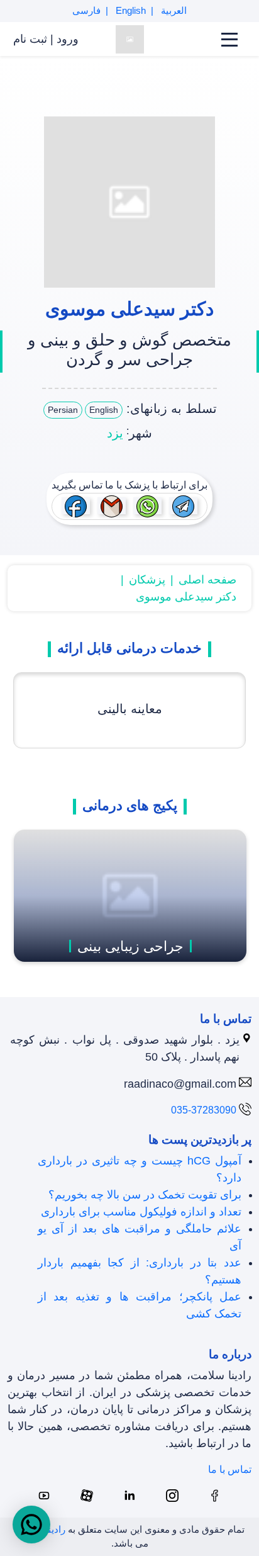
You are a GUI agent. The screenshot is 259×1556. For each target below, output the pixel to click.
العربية (172, 10)
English (129, 10)
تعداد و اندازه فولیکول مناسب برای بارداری (141, 1211)
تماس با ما (229, 1469)
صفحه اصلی (207, 579)
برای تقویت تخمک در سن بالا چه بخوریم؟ (144, 1194)
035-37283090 (203, 1110)
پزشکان (147, 579)
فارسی (86, 10)
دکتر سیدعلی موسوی (186, 596)
